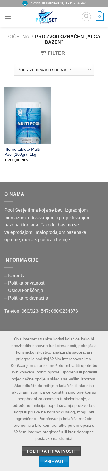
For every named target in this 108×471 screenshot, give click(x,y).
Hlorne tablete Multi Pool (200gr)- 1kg (22, 152)
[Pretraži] (86, 16)
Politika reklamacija (28, 297)
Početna (17, 36)
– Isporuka (15, 275)
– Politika (14, 283)
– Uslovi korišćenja (23, 290)
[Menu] (7, 16)
